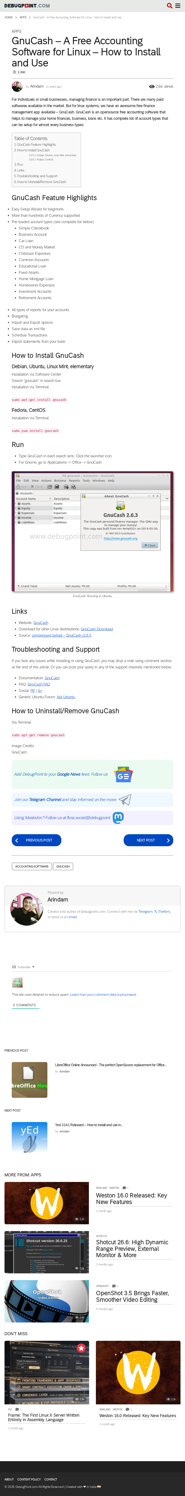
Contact (50, 1479)
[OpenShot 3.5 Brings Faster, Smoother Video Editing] (47, 1301)
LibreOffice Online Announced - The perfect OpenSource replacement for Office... (110, 1065)
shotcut (101, 1236)
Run (20, 164)
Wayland (101, 1187)
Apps (16, 31)
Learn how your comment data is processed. (103, 994)
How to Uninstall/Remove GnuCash (41, 182)
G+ (40, 690)
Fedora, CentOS (45, 159)
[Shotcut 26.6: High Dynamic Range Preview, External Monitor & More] (47, 1252)
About (9, 1479)
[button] (170, 5)
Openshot (102, 1286)
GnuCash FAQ (39, 684)
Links (20, 170)
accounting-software (32, 866)
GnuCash (40, 623)
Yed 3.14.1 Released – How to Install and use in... (88, 1125)
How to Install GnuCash (33, 150)
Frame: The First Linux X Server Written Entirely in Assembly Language (43, 1417)
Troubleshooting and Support (37, 176)
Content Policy (29, 1479)
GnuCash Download (97, 629)
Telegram (146, 911)
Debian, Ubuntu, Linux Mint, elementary (56, 155)
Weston (114, 1187)
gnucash (63, 866)
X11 (10, 1409)
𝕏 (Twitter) (162, 911)
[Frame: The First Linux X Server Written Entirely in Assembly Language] (47, 1372)
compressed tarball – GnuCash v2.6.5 (61, 635)
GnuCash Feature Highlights (36, 144)
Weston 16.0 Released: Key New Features (131, 1198)
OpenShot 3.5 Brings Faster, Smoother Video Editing (132, 1296)
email (73, 917)
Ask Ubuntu (66, 697)
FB (32, 690)
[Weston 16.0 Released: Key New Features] (47, 1203)
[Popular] (81, 1348)
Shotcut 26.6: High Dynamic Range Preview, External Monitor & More (132, 1248)
